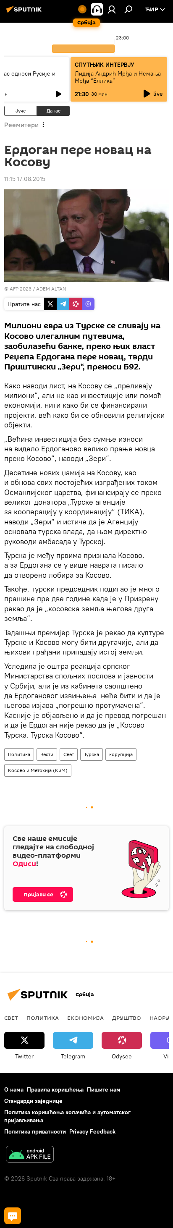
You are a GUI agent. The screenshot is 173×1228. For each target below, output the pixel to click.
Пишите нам (104, 1089)
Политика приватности (35, 1131)
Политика (19, 754)
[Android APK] (29, 1155)
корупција (121, 754)
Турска (91, 754)
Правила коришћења (55, 1089)
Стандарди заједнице (33, 1101)
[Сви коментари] (12, 1215)
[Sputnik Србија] (25, 12)
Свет (68, 754)
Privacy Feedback (92, 1131)
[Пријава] (111, 9)
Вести (46, 754)
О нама (14, 1089)
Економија (85, 1017)
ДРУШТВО (126, 1017)
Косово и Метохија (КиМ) (38, 770)
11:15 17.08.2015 (24, 179)
